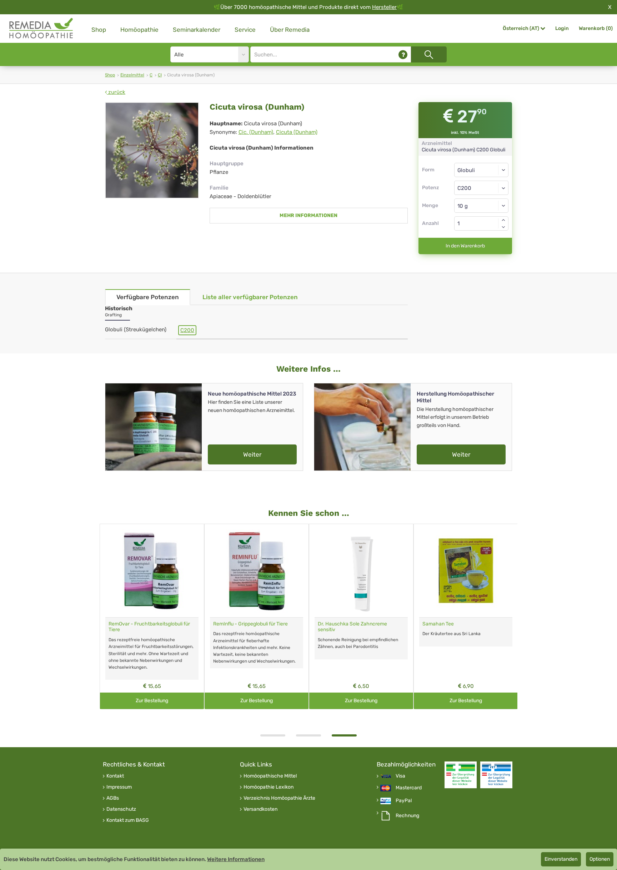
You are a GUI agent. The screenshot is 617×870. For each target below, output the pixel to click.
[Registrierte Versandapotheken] (461, 774)
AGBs (112, 798)
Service (245, 29)
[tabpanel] (361, 617)
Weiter (252, 454)
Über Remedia (290, 29)
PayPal (404, 800)
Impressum (119, 787)
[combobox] (481, 188)
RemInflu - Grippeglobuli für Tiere (250, 624)
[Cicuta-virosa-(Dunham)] (152, 150)
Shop (98, 29)
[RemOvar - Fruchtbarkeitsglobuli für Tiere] (152, 570)
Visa (400, 776)
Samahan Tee (438, 624)
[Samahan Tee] (465, 570)
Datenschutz (121, 809)
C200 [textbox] (464, 188)
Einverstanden (561, 859)
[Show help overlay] (402, 54)
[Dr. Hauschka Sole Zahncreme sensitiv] (361, 570)
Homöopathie (139, 29)
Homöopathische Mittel (270, 776)
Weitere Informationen (236, 859)
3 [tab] (344, 735)
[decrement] (503, 227)
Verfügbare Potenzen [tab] (147, 297)
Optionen (600, 859)
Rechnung (407, 815)
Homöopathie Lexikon (269, 787)
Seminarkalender (196, 29)
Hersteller (384, 7)
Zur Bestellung (152, 701)
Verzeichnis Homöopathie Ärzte (279, 798)
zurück (116, 92)
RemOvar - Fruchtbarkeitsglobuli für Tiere (149, 627)
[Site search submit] (429, 54)
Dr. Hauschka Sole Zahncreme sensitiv (352, 627)
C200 (187, 330)
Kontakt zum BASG (127, 820)
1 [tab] (272, 735)
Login (562, 28)
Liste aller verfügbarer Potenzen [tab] (250, 297)
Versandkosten (260, 809)
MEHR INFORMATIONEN (308, 215)
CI (160, 74)
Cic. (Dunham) (256, 132)
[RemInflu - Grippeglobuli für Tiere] (256, 570)
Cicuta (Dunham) (296, 132)
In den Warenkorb (465, 246)
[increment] (503, 219)
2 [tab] (308, 735)
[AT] (41, 28)
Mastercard (409, 787)
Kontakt (115, 776)
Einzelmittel (132, 74)
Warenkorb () (596, 28)
